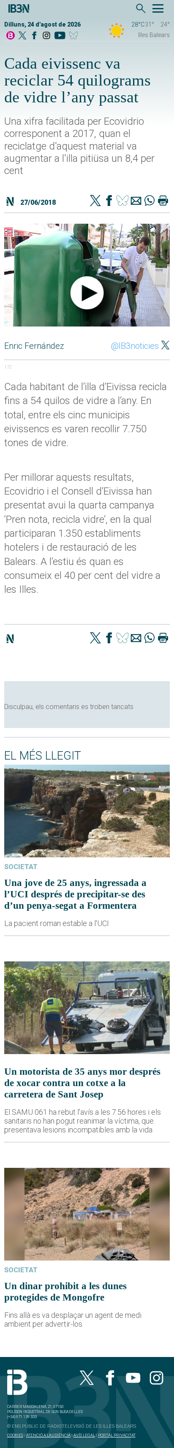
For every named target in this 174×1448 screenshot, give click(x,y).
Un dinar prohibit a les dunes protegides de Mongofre (65, 1291)
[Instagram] (46, 36)
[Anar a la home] (10, 36)
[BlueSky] (75, 36)
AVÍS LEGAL (84, 1435)
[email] (136, 201)
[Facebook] (34, 36)
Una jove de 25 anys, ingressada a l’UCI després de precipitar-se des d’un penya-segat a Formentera (75, 894)
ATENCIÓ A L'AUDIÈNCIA (48, 1435)
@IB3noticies (135, 346)
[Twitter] (95, 201)
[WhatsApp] (149, 201)
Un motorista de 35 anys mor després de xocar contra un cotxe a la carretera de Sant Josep (82, 1083)
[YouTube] (59, 36)
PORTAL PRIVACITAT (117, 1435)
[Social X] (22, 36)
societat (21, 867)
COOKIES (15, 1435)
